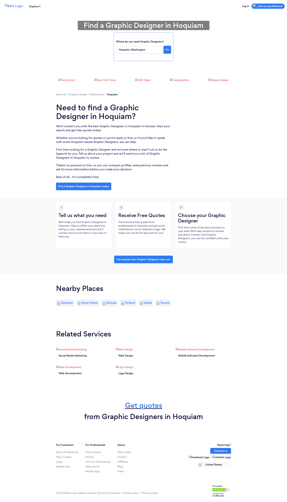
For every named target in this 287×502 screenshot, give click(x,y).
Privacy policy (149, 493)
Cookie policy (131, 493)
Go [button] (167, 49)
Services (61, 94)
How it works (63, 457)
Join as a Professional (97, 462)
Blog (120, 466)
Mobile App (63, 466)
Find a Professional (67, 452)
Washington (97, 94)
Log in (245, 6)
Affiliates (122, 462)
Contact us (220, 451)
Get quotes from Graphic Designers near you (143, 259)
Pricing (89, 457)
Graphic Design (78, 94)
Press (120, 471)
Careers (122, 457)
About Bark (124, 452)
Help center (92, 466)
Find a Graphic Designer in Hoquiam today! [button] (83, 186)
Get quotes (143, 405)
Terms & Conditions (108, 493)
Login (59, 462)
